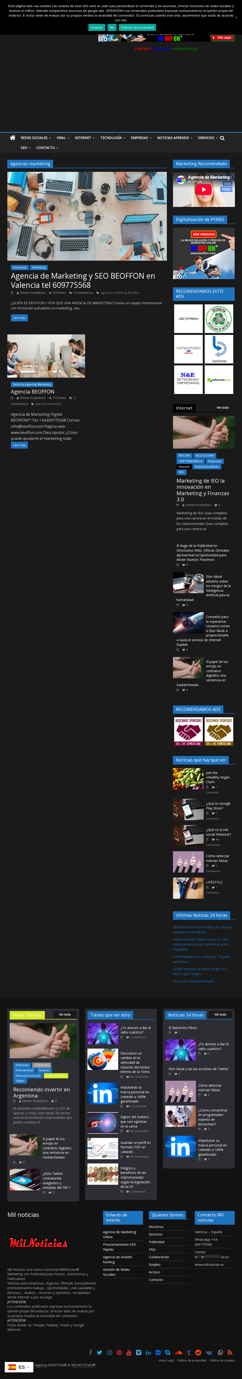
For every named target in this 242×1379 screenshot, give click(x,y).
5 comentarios (83, 293)
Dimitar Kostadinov (33, 293)
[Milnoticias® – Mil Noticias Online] (12, 138)
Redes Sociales (34, 137)
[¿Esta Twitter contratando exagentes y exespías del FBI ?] (25, 1171)
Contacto (45, 147)
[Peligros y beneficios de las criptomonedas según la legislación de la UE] (104, 1165)
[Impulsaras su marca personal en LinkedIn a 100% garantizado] (104, 1085)
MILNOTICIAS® (83, 1365)
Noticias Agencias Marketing (32, 384)
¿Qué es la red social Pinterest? (218, 832)
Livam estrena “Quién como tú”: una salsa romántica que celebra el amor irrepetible (201, 944)
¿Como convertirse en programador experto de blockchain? (212, 1117)
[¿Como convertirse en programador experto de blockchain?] (180, 1108)
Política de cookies (222, 1360)
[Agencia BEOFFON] (46, 337)
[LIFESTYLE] (189, 880)
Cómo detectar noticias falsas (217, 858)
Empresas (139, 137)
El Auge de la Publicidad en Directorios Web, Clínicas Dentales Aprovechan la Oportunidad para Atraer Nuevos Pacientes (203, 552)
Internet (83, 137)
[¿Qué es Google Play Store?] (189, 801)
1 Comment (137, 1037)
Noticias (44, 1070)
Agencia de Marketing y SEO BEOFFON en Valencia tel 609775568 (83, 280)
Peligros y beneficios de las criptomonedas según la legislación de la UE (135, 1177)
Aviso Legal (166, 1360)
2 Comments (138, 1106)
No (112, 27)
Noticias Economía (28, 1076)
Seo (24, 147)
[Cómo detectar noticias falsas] (189, 854)
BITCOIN (184, 456)
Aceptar (97, 27)
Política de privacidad (191, 1360)
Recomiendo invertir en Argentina (41, 1092)
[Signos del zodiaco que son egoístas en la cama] (104, 1114)
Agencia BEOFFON (32, 391)
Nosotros (156, 1226)
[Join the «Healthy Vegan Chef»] (189, 770)
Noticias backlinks (207, 467)
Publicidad (156, 1242)
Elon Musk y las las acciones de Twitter (199, 1069)
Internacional (24, 1070)
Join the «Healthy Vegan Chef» (218, 777)
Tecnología (111, 137)
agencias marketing (113, 293)
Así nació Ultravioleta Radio (194, 981)
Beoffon (133, 293)
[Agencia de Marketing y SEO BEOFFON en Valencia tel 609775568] (87, 174)
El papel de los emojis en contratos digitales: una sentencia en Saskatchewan (57, 1148)
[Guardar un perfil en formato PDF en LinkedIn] (104, 1140)
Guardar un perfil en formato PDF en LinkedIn (136, 1147)
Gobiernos (42, 1065)
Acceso (154, 1272)
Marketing (38, 267)
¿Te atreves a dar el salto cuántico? (136, 1030)
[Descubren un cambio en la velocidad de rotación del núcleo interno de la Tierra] (104, 1051)
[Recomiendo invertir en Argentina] (43, 1025)
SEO (181, 472)
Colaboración (159, 1257)
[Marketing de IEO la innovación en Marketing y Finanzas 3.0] (204, 418)
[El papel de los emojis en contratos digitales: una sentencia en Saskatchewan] (188, 659)
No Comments (139, 1076)
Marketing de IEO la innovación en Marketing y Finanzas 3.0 (203, 490)
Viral (61, 137)
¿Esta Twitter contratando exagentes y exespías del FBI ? (56, 1180)
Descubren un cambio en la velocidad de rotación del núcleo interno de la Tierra (135, 1062)
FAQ (152, 1249)
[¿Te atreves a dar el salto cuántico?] (104, 1025)
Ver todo (223, 408)
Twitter (20, 1081)
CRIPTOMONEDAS (191, 461)
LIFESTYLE (214, 882)
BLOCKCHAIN (205, 456)
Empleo (154, 1264)
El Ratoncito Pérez (183, 1027)
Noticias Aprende (173, 137)
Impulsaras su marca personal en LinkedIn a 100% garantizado (135, 1094)
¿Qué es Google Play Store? (218, 805)
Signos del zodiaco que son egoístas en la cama (135, 1121)
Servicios (206, 137)
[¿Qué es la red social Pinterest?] (189, 827)
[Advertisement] (121, 96)
